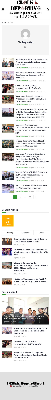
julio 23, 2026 (35, 136)
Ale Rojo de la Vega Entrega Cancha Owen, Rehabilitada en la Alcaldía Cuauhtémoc (31, 62)
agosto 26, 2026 (36, 68)
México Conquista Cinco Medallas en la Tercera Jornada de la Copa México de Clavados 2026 (31, 143)
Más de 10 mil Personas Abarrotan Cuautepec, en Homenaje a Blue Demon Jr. (30, 75)
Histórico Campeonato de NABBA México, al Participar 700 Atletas (30, 280)
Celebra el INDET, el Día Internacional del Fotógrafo (28, 86)
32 (30, 197)
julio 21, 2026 (35, 168)
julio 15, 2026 (35, 191)
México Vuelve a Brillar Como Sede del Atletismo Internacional (31, 186)
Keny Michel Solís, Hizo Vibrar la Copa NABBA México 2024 (30, 240)
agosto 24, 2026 (36, 81)
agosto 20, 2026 (36, 91)
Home (4, 22)
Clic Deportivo (22, 68)
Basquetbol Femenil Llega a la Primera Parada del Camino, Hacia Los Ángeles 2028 (30, 99)
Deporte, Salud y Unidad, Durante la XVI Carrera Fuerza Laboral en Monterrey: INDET (31, 175)
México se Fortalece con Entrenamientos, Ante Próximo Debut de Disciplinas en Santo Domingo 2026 (32, 129)
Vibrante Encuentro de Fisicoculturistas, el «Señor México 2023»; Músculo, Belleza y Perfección (31, 267)
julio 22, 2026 (35, 149)
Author (10, 22)
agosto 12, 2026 (36, 120)
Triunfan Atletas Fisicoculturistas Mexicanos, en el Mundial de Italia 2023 (31, 252)
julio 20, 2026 (35, 181)
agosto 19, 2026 (36, 105)
